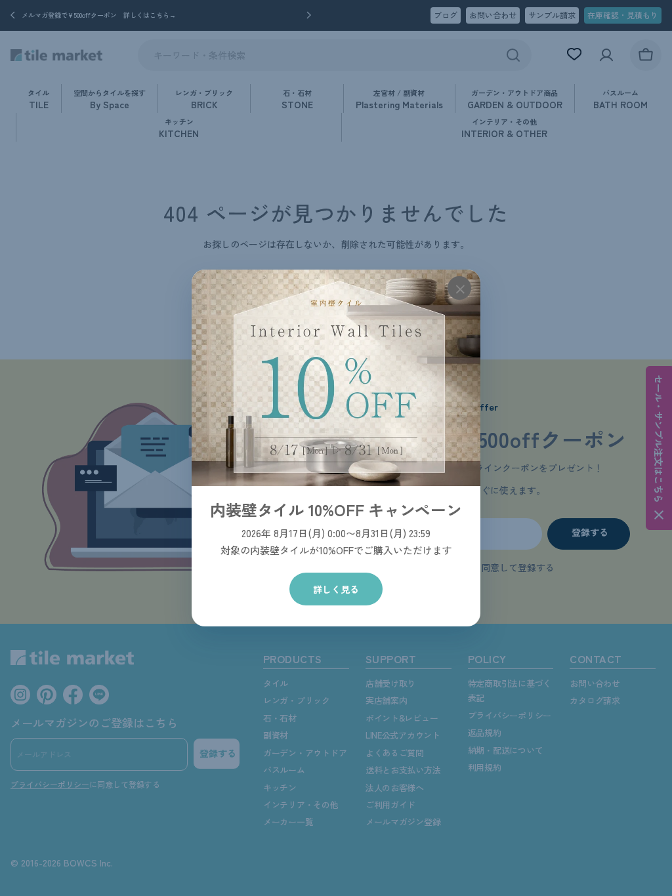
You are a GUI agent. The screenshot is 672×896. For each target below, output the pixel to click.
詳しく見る (336, 589)
